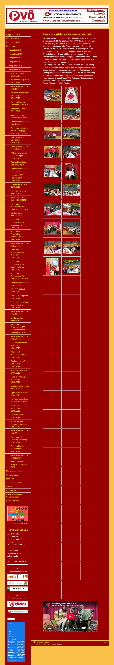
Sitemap (46, 642)
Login (105, 642)
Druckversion (40, 642)
